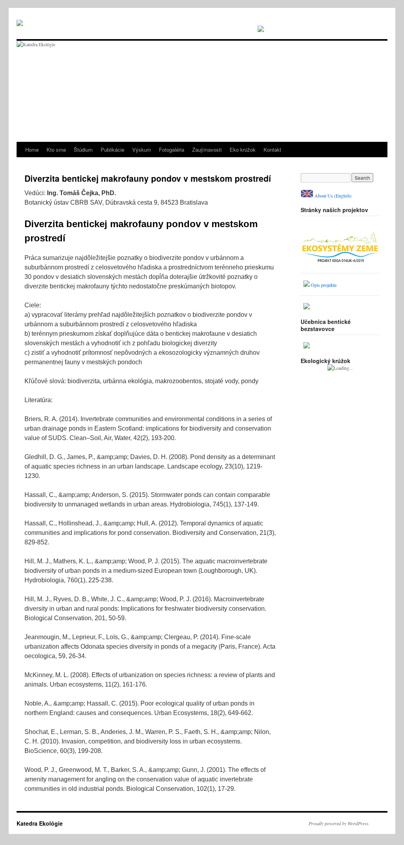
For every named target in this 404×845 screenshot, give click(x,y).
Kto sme (56, 149)
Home (32, 149)
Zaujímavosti (207, 149)
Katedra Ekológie (40, 823)
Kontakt (272, 149)
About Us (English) (333, 195)
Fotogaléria (171, 149)
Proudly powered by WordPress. (339, 823)
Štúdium (83, 149)
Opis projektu (324, 285)
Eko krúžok (243, 149)
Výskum (141, 149)
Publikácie (112, 149)
